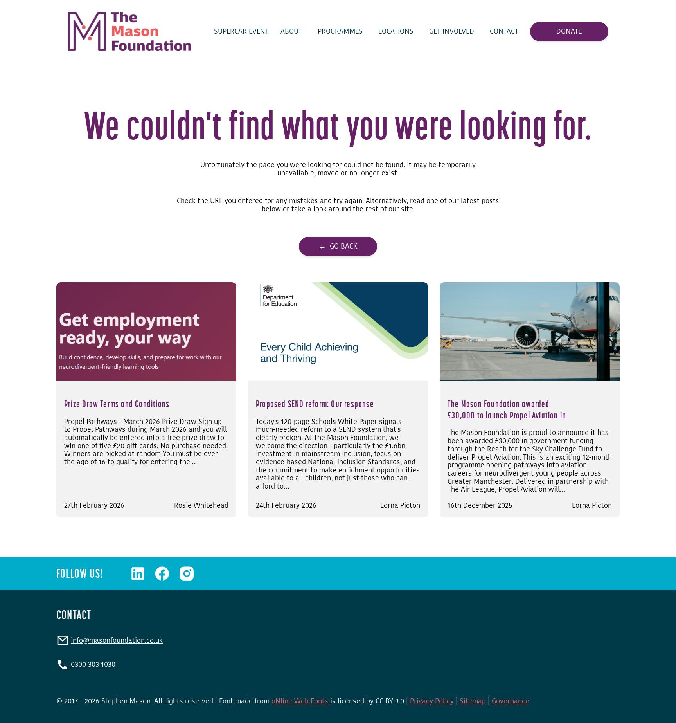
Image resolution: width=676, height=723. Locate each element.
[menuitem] (241, 31)
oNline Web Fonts (300, 701)
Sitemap (473, 701)
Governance (510, 701)
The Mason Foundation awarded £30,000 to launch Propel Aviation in (507, 409)
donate (569, 31)
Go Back (343, 246)
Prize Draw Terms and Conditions (116, 403)
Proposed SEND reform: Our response (315, 403)
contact (504, 31)
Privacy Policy (432, 701)
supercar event (241, 31)
